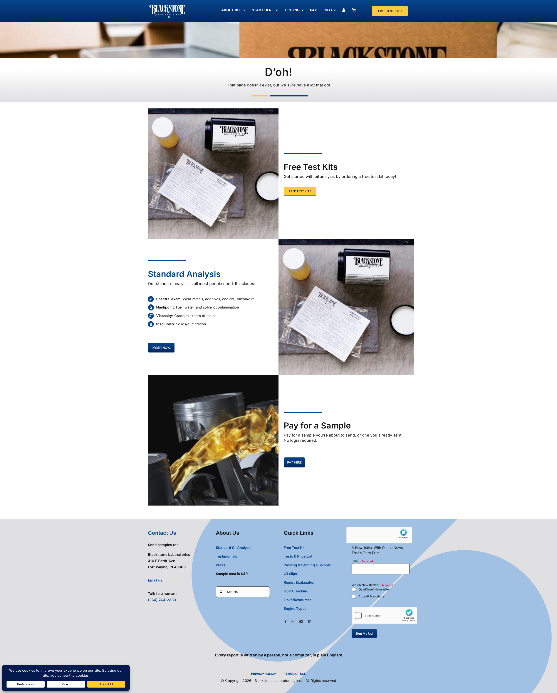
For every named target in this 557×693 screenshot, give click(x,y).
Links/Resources (298, 600)
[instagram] (293, 621)
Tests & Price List (298, 556)
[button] (312, 608)
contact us (162, 533)
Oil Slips (290, 574)
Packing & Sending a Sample (307, 565)
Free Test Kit (294, 547)
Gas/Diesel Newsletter (374, 589)
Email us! (156, 580)
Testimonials (226, 556)
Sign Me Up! (364, 633)
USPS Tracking (296, 591)
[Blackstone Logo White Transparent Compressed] (167, 5)
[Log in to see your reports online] (345, 10)
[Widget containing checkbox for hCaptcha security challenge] (384, 615)
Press (220, 565)
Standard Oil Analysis (234, 547)
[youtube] (301, 621)
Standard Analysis (184, 274)
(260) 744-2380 (162, 600)
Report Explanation (299, 582)
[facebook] (285, 621)
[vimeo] (309, 621)
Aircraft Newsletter (372, 596)
